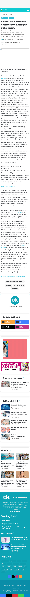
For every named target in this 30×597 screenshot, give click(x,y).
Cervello (9, 563)
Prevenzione (16, 569)
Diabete (20, 566)
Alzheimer (13, 561)
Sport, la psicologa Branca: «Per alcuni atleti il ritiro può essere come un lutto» (7, 464)
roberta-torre (19, 285)
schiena (15, 288)
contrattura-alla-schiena (15, 281)
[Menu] (28, 10)
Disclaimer (15, 591)
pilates (9, 285)
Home (3, 14)
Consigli (10, 14)
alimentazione (5, 561)
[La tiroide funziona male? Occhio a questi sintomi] (5, 437)
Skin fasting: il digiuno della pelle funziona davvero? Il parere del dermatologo (21, 482)
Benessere (4, 17)
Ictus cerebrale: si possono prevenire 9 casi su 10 (18, 406)
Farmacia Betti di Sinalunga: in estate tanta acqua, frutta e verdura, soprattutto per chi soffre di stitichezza (20, 384)
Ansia (19, 561)
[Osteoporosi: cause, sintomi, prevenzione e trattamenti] (5, 422)
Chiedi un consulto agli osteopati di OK (13, 276)
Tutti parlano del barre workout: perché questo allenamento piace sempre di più (22, 464)
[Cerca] (25, 10)
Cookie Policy (24, 591)
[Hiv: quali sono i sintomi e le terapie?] (5, 430)
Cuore (14, 566)
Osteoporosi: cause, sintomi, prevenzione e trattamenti (19, 421)
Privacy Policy (6, 591)
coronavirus (16, 563)
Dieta (25, 566)
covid (3, 566)
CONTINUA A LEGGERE (8, 186)
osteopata (19, 212)
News (7, 14)
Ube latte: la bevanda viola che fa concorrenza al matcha (19, 538)
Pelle (11, 569)
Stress (3, 572)
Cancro (3, 563)
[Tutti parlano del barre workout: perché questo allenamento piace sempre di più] (22, 456)
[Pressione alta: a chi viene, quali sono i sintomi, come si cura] (5, 414)
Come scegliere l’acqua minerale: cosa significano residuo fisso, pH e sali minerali (7, 482)
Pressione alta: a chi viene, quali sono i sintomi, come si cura (19, 414)
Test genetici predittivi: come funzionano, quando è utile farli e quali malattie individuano (19, 547)
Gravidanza (5, 569)
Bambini (24, 561)
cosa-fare (23, 563)
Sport (23, 569)
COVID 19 (9, 566)
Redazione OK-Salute (8, 39)
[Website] (15, 309)
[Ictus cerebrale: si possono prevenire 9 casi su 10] (5, 407)
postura (3, 78)
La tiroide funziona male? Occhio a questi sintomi (18, 435)
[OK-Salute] (5, 10)
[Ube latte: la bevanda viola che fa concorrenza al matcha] (5, 540)
